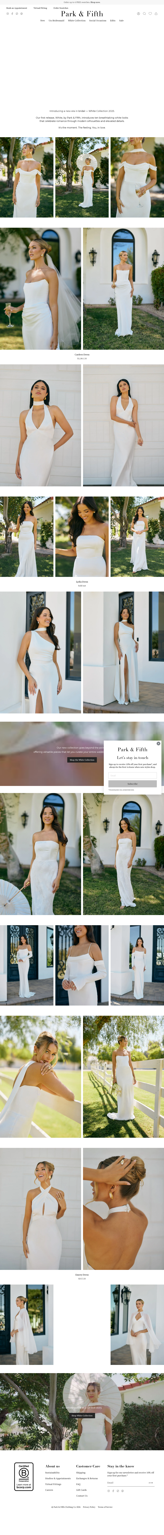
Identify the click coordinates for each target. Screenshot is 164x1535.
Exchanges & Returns (87, 1478)
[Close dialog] (158, 743)
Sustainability (52, 1472)
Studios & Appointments (58, 1478)
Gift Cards (81, 1489)
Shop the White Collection (82, 759)
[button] (144, 13)
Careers (49, 1489)
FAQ (78, 1484)
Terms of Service (105, 1507)
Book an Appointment (16, 8)
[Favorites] (150, 13)
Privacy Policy (89, 1507)
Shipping (80, 1472)
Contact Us (82, 1495)
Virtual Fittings (53, 1484)
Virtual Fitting (40, 8)
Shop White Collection (82, 1415)
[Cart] (156, 13)
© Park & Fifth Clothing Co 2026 (66, 1507)
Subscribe (133, 783)
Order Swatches (60, 8)
